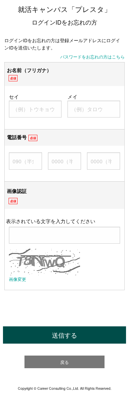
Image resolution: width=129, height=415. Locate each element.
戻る (64, 362)
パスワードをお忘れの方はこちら (92, 56)
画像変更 (17, 279)
